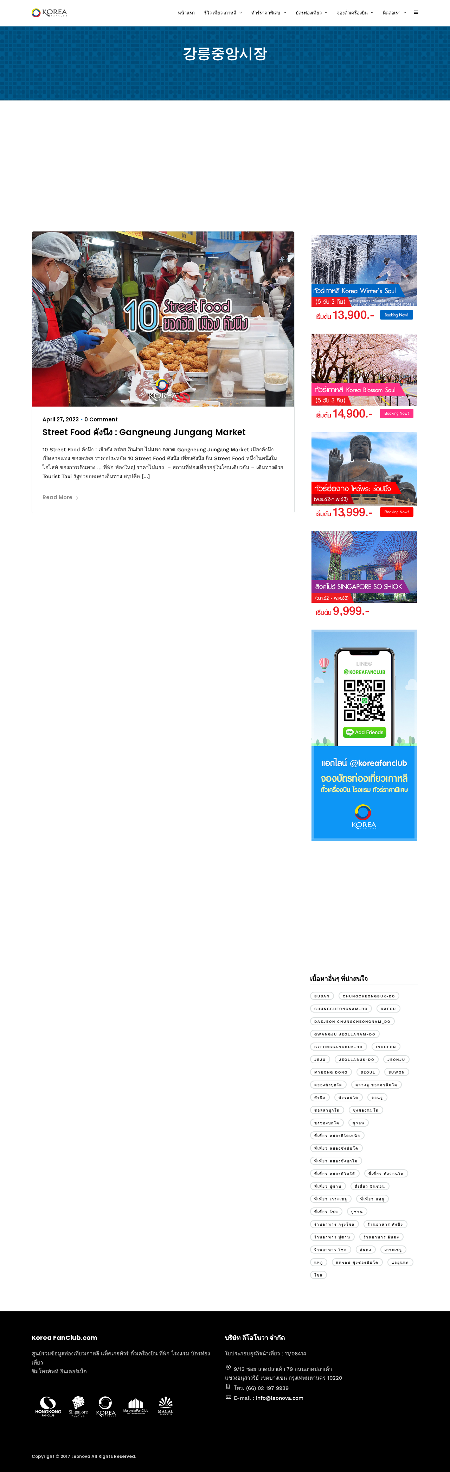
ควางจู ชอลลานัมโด (376, 1085)
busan (322, 996)
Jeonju (396, 1060)
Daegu (388, 1009)
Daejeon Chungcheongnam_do (352, 1021)
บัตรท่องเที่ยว (309, 13)
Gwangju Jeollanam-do (344, 1034)
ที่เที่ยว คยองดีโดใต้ (334, 1174)
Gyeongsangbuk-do (338, 1047)
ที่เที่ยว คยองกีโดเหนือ (337, 1136)
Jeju (320, 1060)
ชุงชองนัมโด (366, 1110)
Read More (57, 497)
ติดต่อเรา (391, 13)
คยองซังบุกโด (328, 1085)
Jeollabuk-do (356, 1060)
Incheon (386, 1047)
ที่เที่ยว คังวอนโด (386, 1174)
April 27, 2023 (61, 419)
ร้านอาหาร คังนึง (385, 1224)
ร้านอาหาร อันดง (381, 1237)
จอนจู (377, 1098)
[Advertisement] (225, 167)
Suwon (396, 1072)
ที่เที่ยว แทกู (372, 1199)
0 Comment (101, 419)
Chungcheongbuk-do (369, 996)
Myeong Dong (331, 1072)
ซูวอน (359, 1123)
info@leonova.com (279, 1398)
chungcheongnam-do (341, 1009)
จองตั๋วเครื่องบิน (352, 13)
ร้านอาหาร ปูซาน (332, 1237)
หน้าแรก (186, 13)
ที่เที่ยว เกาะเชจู (330, 1199)
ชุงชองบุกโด (327, 1123)
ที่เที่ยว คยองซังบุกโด (336, 1161)
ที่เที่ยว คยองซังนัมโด (336, 1148)
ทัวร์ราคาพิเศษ (266, 13)
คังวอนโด (349, 1098)
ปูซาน (357, 1212)
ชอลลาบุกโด (327, 1110)
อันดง (366, 1250)
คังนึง (320, 1098)
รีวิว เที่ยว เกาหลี (220, 13)
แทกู (318, 1262)
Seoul (368, 1072)
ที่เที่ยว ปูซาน (328, 1186)
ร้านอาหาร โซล (330, 1250)
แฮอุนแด (400, 1262)
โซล (318, 1275)
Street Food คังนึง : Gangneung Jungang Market (144, 432)
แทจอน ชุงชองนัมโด (357, 1262)
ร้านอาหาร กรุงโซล (334, 1224)
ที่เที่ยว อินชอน (370, 1186)
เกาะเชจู (393, 1250)
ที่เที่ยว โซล (326, 1212)
